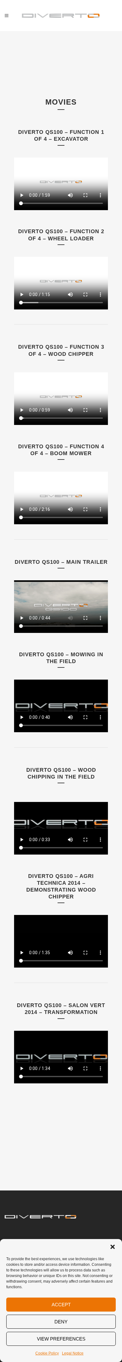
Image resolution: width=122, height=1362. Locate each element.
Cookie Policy (47, 1353)
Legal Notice (73, 1353)
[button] (112, 1247)
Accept (61, 1304)
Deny (61, 1321)
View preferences (61, 1338)
